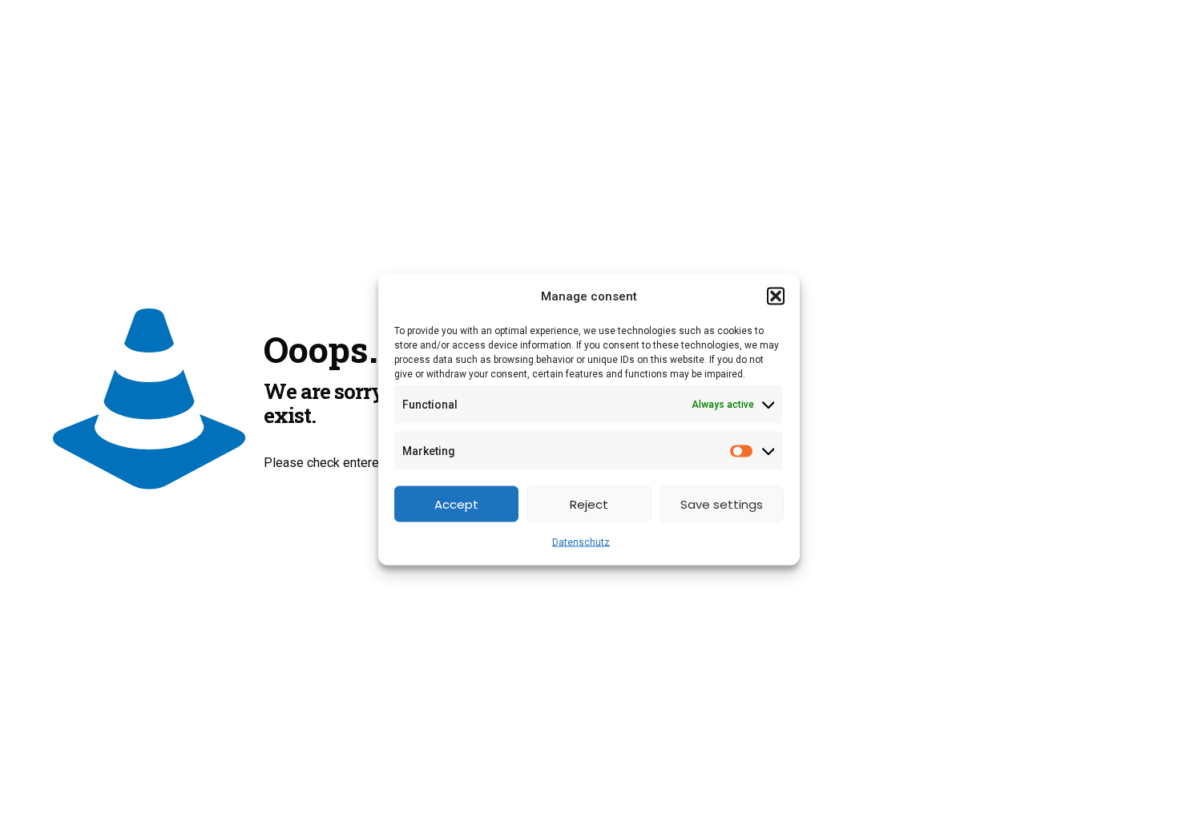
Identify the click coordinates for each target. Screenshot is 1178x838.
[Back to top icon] (1101, 805)
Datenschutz (581, 542)
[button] (776, 296)
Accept (456, 503)
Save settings (721, 503)
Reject (589, 503)
